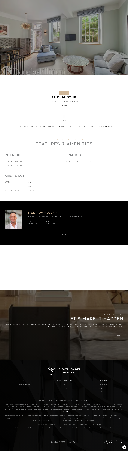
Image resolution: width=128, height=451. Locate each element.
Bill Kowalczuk (43, 212)
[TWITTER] (121, 442)
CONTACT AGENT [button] (64, 234)
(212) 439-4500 (64, 385)
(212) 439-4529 (51, 224)
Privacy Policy (72, 442)
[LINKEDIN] (116, 442)
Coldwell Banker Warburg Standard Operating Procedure (71, 400)
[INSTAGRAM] (111, 442)
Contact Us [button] (118, 335)
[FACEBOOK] (106, 442)
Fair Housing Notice (45, 400)
